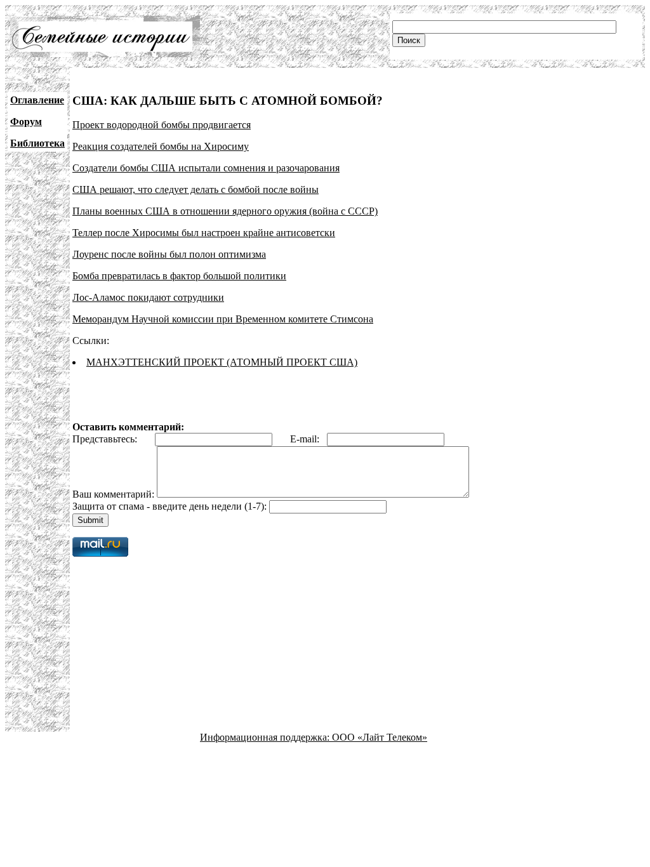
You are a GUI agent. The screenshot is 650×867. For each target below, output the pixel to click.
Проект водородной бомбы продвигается (161, 124)
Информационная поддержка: (266, 737)
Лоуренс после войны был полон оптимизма (169, 254)
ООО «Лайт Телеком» (379, 737)
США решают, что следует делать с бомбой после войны (195, 189)
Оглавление (37, 100)
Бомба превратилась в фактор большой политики (179, 275)
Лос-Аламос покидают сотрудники (148, 297)
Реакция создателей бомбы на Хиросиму (160, 146)
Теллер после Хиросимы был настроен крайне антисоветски (203, 232)
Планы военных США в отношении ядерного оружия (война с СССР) (225, 211)
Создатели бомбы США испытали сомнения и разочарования (206, 167)
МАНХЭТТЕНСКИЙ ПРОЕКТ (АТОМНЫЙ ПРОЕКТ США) (221, 362)
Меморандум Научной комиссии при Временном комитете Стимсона (222, 319)
